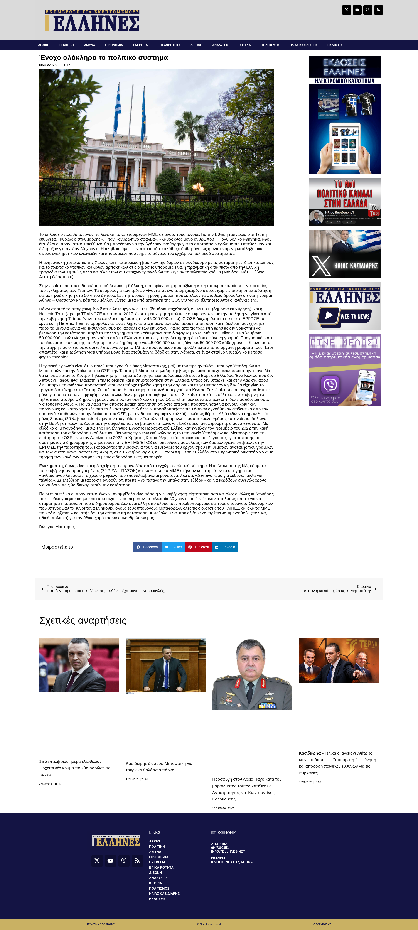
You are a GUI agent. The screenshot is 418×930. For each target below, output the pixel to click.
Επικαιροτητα (169, 45)
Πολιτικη (66, 45)
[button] (147, 547)
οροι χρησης (322, 924)
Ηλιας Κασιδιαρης (303, 45)
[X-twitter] (346, 10)
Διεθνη (196, 45)
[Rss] (378, 10)
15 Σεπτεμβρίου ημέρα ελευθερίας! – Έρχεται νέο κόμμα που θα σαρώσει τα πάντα (75, 768)
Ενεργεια (140, 45)
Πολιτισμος (270, 45)
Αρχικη (43, 45)
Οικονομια (114, 45)
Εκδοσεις (334, 45)
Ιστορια (245, 45)
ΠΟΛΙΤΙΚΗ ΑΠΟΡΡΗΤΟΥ (101, 924)
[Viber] (367, 10)
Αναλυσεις (220, 45)
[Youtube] (357, 10)
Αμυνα (89, 45)
